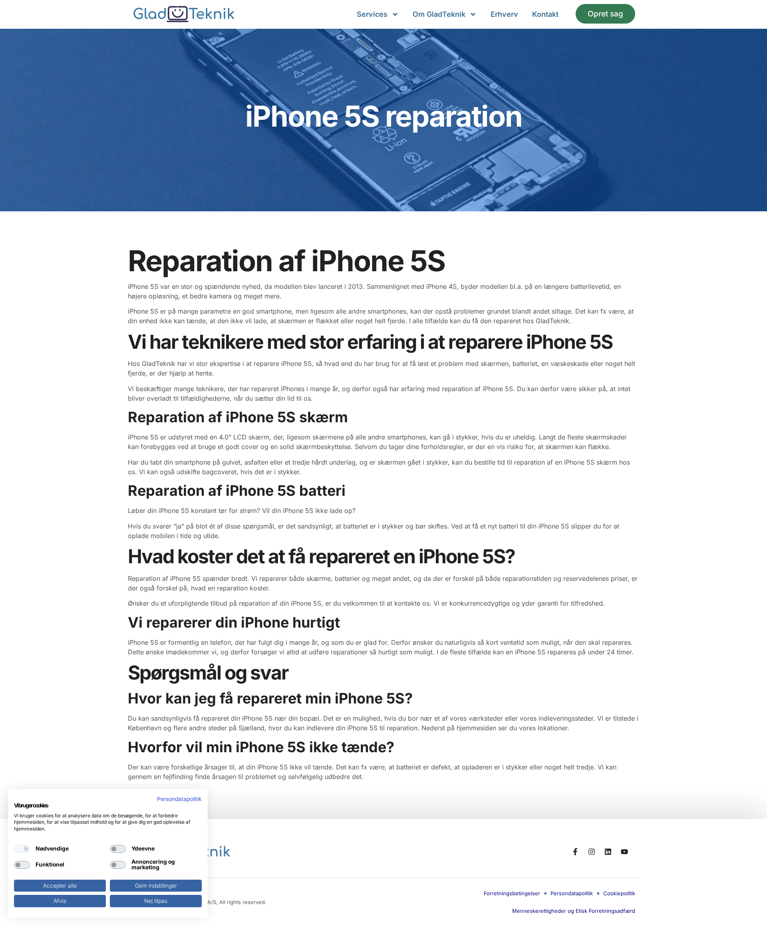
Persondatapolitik (179, 799)
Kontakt (545, 14)
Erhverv (504, 14)
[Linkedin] (608, 852)
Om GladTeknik (439, 14)
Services (372, 14)
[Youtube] (624, 852)
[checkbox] (22, 849)
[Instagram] (591, 852)
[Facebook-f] (575, 852)
